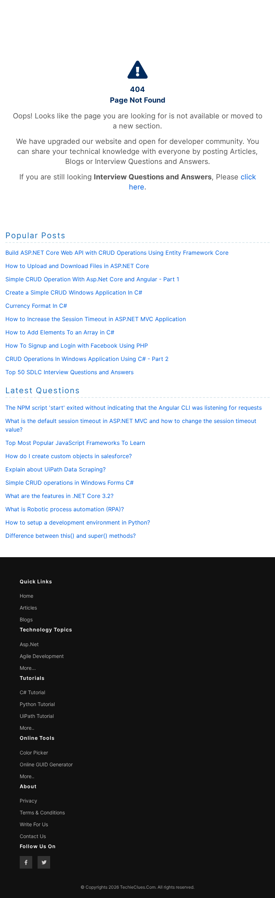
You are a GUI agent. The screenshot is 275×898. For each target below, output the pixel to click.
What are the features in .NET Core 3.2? (59, 495)
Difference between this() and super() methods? (70, 535)
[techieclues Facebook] (26, 862)
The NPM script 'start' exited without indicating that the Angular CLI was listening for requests (133, 407)
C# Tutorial (32, 692)
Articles (28, 608)
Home (26, 596)
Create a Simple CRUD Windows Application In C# (73, 292)
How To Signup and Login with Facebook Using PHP (76, 345)
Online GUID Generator (46, 764)
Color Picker (34, 752)
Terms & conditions (42, 812)
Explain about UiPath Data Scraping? (55, 469)
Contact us (33, 836)
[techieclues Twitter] (44, 862)
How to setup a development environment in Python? (77, 522)
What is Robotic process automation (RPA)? (64, 509)
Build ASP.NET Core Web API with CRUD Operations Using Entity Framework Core (116, 252)
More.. (27, 728)
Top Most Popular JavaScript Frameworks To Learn (75, 442)
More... (28, 668)
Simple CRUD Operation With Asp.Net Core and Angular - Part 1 (92, 279)
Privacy (28, 801)
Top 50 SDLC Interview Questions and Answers (69, 372)
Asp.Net (29, 644)
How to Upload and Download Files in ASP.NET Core (77, 265)
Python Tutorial (37, 704)
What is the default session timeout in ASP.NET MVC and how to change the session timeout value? (130, 425)
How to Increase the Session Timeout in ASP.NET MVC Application (95, 319)
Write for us (34, 824)
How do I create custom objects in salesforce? (68, 456)
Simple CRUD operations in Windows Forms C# (69, 482)
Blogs (26, 619)
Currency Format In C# (36, 305)
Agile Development (42, 656)
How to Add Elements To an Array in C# (59, 332)
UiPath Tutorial (37, 716)
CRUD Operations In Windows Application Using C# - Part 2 (87, 358)
